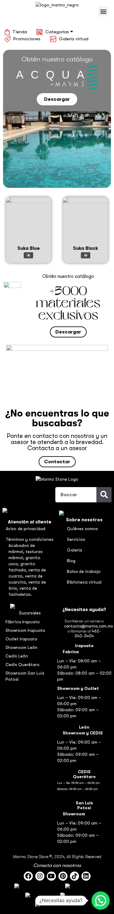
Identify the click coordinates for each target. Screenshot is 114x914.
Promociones (26, 39)
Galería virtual (73, 39)
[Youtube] (51, 876)
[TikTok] (74, 876)
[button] (103, 11)
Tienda (19, 32)
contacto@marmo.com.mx (88, 626)
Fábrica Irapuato (22, 621)
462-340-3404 (87, 633)
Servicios (76, 539)
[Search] (104, 494)
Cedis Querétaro (22, 664)
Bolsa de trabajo (84, 571)
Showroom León (21, 647)
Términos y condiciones (30, 539)
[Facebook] (28, 876)
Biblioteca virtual (84, 582)
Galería (74, 550)
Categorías (57, 32)
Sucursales (30, 613)
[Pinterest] (62, 876)
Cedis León (16, 656)
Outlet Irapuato (21, 638)
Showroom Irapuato (25, 630)
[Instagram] (39, 876)
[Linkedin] (86, 876)
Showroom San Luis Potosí (24, 676)
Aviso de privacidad (25, 528)
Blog (71, 560)
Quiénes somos (82, 528)
